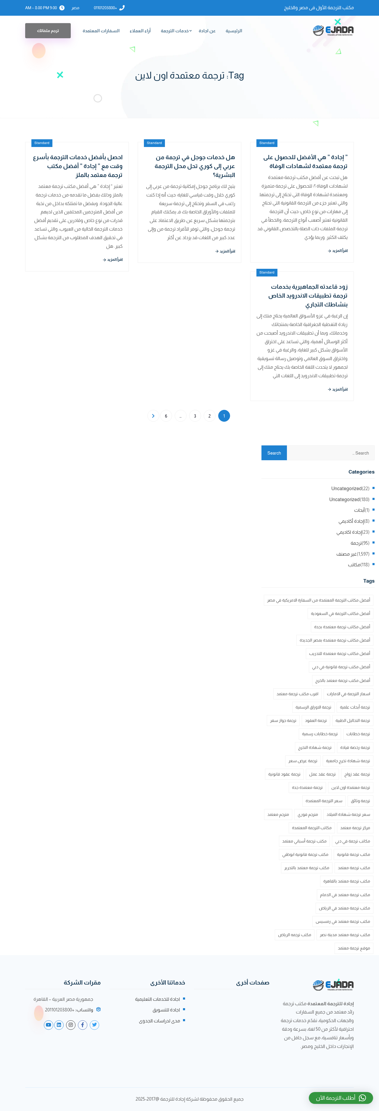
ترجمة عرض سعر (302, 760)
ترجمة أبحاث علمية (355, 707)
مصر (75, 7)
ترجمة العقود (316, 720)
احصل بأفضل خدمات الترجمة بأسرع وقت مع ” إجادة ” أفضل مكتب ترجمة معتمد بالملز (78, 166)
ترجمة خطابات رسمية (320, 733)
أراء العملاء (140, 30)
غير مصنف (346, 554)
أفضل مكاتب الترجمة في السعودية (340, 613)
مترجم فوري (308, 814)
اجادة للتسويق (166, 1009)
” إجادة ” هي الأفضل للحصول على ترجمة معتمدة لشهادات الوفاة (305, 161)
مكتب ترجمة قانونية (353, 854)
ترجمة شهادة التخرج (315, 747)
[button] (341, 1098)
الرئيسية (234, 30)
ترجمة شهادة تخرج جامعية (348, 760)
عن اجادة (207, 30)
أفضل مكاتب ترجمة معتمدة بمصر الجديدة (335, 640)
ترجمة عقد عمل (322, 774)
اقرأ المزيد (115, 259)
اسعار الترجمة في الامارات (348, 693)
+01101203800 (105, 7)
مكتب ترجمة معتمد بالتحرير (306, 867)
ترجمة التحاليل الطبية (352, 720)
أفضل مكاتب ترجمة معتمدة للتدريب (339, 653)
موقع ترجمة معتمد (354, 948)
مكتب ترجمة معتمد (354, 867)
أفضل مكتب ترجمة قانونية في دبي (341, 666)
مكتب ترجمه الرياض (294, 934)
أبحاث (359, 510)
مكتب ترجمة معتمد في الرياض (344, 908)
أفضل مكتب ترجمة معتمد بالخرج (342, 680)
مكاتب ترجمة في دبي (352, 841)
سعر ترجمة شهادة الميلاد (348, 814)
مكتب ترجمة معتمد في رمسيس (343, 921)
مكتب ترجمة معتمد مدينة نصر (345, 934)
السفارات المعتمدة (101, 30)
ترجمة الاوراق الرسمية (313, 707)
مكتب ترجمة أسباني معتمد (304, 841)
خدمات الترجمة (175, 30)
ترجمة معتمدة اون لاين (350, 787)
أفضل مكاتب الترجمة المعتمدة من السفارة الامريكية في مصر (318, 600)
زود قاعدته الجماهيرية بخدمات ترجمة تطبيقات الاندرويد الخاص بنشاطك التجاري (308, 295)
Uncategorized (346, 488)
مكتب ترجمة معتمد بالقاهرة (346, 881)
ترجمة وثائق (360, 800)
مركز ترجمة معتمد (355, 827)
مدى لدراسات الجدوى (159, 1020)
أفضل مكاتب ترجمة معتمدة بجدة (342, 626)
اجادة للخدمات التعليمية (157, 999)
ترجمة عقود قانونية (284, 774)
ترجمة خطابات (358, 733)
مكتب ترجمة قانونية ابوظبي (305, 854)
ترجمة (356, 543)
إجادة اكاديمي (349, 532)
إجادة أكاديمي (351, 521)
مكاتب (354, 564)
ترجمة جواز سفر (283, 720)
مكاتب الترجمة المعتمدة (312, 827)
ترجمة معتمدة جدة (307, 787)
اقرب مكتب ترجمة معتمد (297, 693)
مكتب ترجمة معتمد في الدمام (345, 894)
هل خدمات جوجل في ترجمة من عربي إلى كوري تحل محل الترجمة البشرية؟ (195, 166)
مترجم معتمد (278, 814)
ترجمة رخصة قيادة (355, 747)
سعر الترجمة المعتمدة (324, 800)
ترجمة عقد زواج (357, 774)
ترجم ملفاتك (48, 30)
